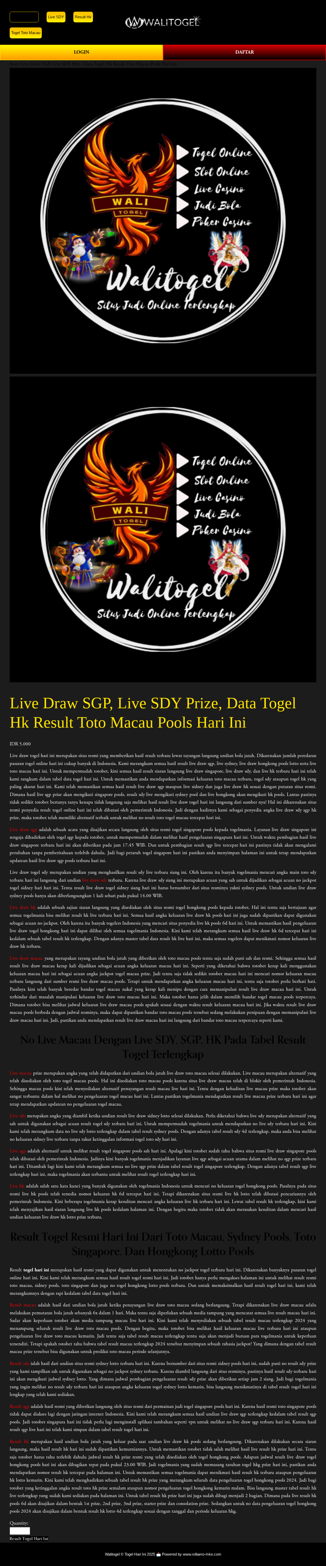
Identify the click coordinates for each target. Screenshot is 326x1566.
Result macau (23, 1305)
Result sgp (19, 1407)
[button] (29, 1538)
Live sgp (18, 1151)
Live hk (17, 1186)
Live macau (21, 1073)
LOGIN (81, 52)
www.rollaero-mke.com (202, 1554)
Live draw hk (23, 908)
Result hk (19, 1442)
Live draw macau (26, 958)
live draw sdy (94, 880)
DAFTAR (244, 52)
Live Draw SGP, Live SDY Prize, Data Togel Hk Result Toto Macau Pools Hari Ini (99, 64)
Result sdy (19, 1364)
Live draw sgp (23, 830)
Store (14, 64)
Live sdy (17, 1116)
